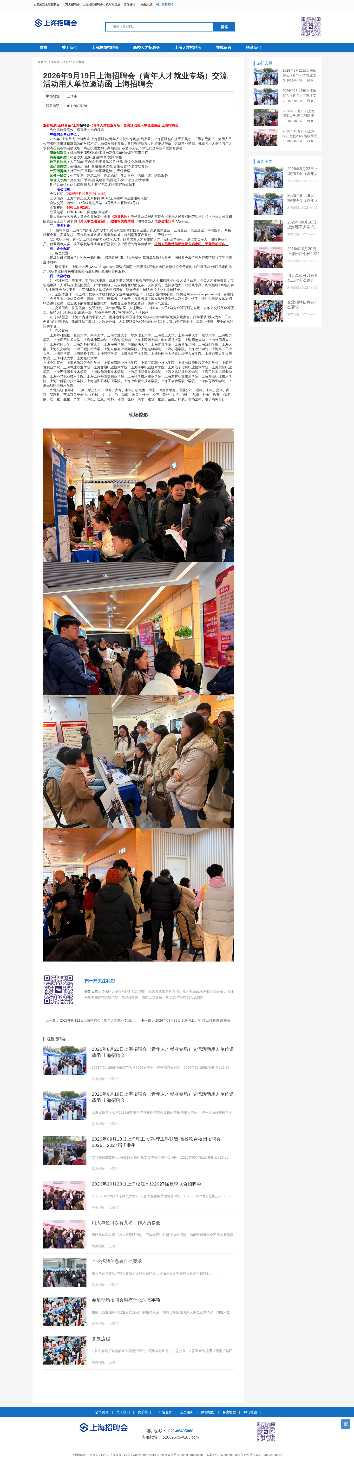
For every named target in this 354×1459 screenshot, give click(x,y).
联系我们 (253, 47)
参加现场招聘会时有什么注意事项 (126, 1300)
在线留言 (223, 47)
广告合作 (165, 1412)
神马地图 (250, 1412)
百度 (226, 294)
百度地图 (229, 1412)
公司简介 (102, 1412)
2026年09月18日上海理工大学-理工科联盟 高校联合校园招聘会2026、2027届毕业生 (219, 1020)
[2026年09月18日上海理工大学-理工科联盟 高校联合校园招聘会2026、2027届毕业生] (64, 1163)
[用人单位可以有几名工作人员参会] (64, 1247)
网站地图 (208, 1412)
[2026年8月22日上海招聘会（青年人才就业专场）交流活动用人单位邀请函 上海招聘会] (64, 1074)
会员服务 (186, 1412)
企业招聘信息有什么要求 (117, 1261)
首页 (43, 47)
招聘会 (85, 125)
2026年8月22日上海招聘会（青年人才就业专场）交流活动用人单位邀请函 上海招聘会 (124, 1020)
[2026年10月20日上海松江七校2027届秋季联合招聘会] (64, 1208)
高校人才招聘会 (146, 47)
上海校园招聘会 (105, 47)
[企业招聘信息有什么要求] (64, 1286)
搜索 (224, 27)
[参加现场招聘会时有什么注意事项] (64, 1324)
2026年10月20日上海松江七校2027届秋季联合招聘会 (146, 1183)
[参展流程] (64, 1363)
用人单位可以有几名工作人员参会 (126, 1222)
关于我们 (69, 47)
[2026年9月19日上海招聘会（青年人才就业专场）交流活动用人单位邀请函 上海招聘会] (64, 1119)
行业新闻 (79, 62)
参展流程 (101, 1338)
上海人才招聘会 (188, 47)
